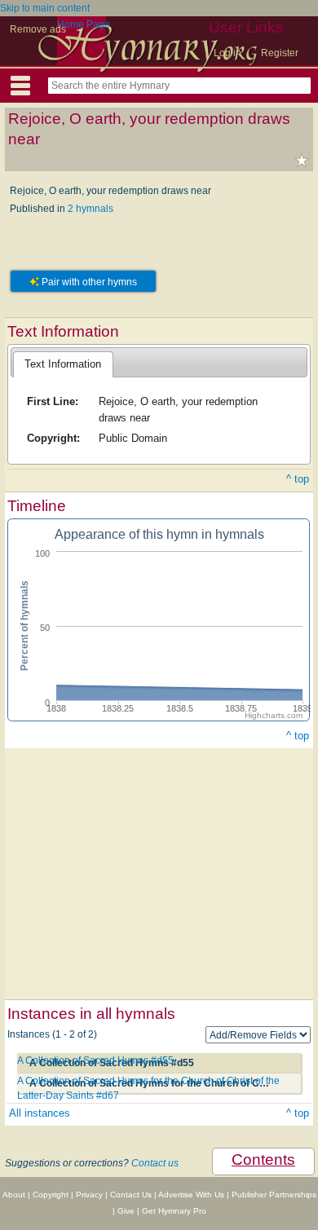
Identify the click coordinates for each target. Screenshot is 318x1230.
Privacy (89, 1194)
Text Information (62, 364)
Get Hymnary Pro (174, 1210)
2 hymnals (90, 208)
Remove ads (38, 29)
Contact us (155, 1163)
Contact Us (131, 1194)
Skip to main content (45, 8)
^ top (297, 479)
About (13, 1194)
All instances (39, 1113)
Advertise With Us (191, 1194)
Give (126, 1210)
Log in (227, 53)
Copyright (50, 1194)
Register (279, 53)
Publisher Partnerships (274, 1194)
